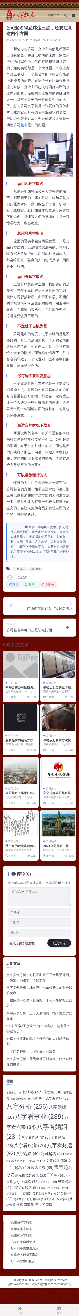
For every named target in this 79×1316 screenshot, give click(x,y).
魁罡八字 (41, 1204)
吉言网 (38, 1280)
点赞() (49, 584)
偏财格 (61, 1098)
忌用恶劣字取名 (21, 1229)
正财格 (29, 1181)
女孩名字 (37, 1161)
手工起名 (20, 577)
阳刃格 (53, 1199)
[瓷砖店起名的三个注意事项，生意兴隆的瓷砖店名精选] (58, 664)
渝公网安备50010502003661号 (53, 1284)
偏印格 (41, 1098)
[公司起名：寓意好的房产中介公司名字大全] (20, 770)
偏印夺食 (24, 1099)
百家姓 (30, 1193)
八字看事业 (39, 1116)
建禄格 (23, 1175)
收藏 (32, 584)
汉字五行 (48, 1182)
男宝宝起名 (26, 1187)
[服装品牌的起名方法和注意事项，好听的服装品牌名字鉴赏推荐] (20, 717)
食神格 (21, 1204)
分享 (15, 584)
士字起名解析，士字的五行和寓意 (31, 1051)
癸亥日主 (48, 1188)
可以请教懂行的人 (23, 1261)
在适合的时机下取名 (24, 1254)
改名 (39, 1175)
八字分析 (27, 1106)
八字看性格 (33, 1137)
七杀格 (32, 1092)
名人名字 (19, 1161)
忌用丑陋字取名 (21, 1235)
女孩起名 (56, 1160)
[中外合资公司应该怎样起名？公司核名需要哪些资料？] (20, 664)
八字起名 (28, 1153)
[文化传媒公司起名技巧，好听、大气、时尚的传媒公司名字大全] (58, 770)
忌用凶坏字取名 (21, 1222)
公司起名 (35, 40)
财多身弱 (47, 1194)
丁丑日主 (13, 1092)
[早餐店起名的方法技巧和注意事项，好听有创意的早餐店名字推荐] (58, 717)
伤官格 (52, 1092)
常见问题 (13, 841)
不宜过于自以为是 (23, 1242)
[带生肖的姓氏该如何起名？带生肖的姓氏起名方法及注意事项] (20, 823)
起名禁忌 (35, 569)
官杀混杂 (42, 1167)
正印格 (56, 1175)
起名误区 (38, 1199)
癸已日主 (63, 1188)
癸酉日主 (14, 1193)
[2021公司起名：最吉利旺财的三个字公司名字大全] (58, 823)
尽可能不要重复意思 (24, 1248)
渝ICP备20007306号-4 (20, 1284)
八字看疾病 (30, 1145)
